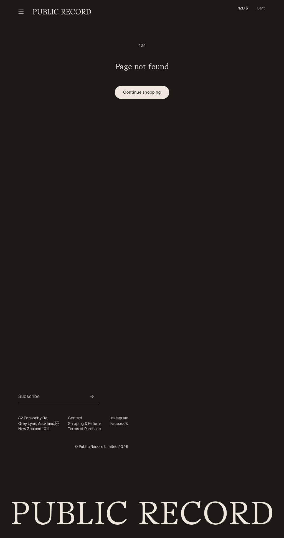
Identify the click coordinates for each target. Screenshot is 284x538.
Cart (261, 8)
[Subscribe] (92, 396)
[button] (21, 12)
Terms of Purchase (84, 429)
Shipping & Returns (85, 423)
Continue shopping (142, 92)
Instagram (119, 418)
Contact (75, 418)
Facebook (119, 423)
